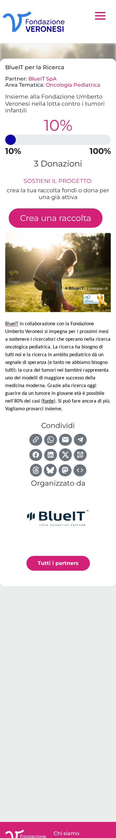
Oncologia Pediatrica (73, 85)
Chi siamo (66, 833)
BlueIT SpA (42, 79)
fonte (48, 401)
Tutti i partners (58, 563)
